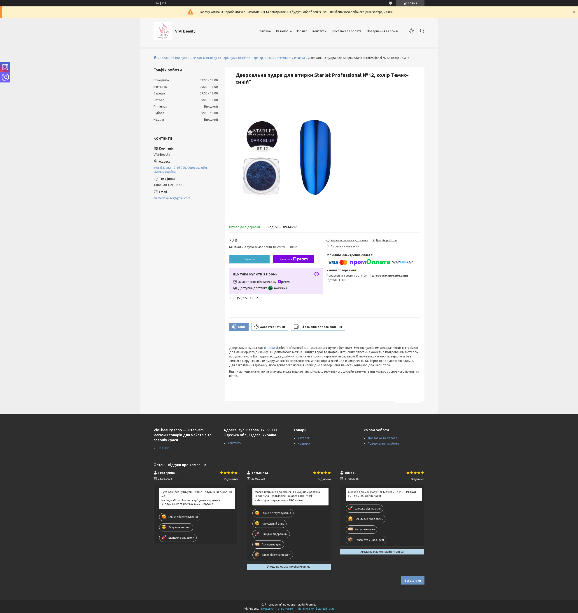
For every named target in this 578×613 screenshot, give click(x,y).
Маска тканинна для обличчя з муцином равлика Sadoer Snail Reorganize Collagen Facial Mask (287, 494)
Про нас (301, 31)
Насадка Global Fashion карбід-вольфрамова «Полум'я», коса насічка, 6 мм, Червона (190, 502)
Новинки (304, 443)
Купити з (286, 259)
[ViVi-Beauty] (163, 31)
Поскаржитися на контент (278, 608)
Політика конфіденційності (316, 608)
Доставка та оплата (346, 31)
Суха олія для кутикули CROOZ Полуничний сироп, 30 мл (196, 494)
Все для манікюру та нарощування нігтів (220, 58)
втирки (269, 348)
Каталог (282, 31)
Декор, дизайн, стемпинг (272, 58)
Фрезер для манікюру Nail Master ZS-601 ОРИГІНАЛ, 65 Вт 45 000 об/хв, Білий (382, 494)
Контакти (319, 31)
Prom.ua (311, 604)
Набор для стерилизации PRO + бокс (279, 500)
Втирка (299, 58)
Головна (265, 31)
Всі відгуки (412, 580)
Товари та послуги (173, 58)
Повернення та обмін (382, 31)
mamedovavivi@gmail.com (172, 198)
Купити (250, 259)
